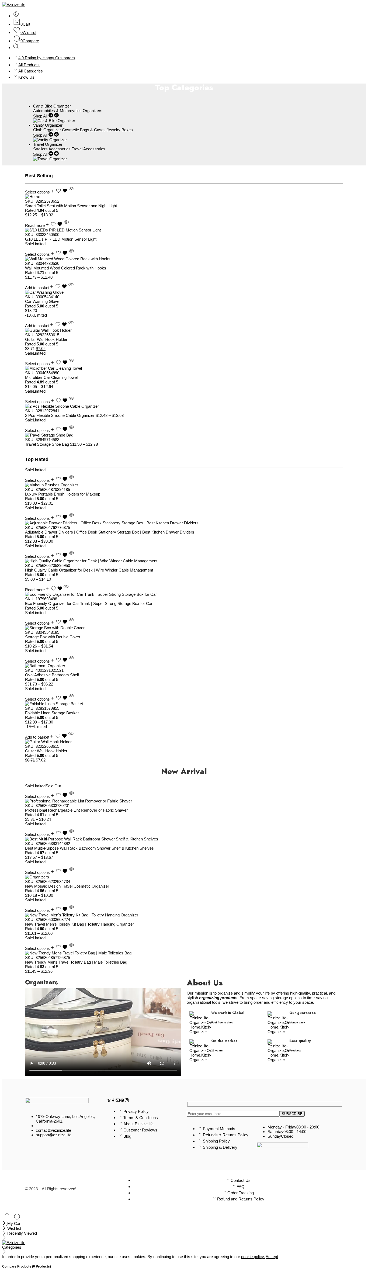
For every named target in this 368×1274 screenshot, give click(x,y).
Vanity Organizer (48, 125)
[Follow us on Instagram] (126, 1101)
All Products (29, 65)
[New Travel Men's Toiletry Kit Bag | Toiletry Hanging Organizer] (184, 915)
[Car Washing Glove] (184, 292)
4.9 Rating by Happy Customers (46, 58)
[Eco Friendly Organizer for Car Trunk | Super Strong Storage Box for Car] (184, 594)
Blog (127, 1136)
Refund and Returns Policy (240, 1199)
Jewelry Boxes (120, 129)
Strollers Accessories (52, 149)
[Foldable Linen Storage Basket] (184, 703)
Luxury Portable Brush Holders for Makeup (62, 494)
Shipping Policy (216, 1141)
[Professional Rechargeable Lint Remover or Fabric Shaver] (184, 801)
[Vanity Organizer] (50, 139)
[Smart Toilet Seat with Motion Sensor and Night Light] (184, 196)
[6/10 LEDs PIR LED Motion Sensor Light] (184, 230)
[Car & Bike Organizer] (54, 120)
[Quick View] (71, 192)
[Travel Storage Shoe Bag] (184, 435)
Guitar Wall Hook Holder (46, 339)
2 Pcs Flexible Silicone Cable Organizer (60, 415)
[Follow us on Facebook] (113, 1101)
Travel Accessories (88, 149)
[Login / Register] (16, 15)
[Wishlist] (62, 192)
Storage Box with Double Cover (52, 637)
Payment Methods (219, 1128)
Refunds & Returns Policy (225, 1135)
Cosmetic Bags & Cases (84, 129)
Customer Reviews (140, 1130)
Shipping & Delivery (220, 1147)
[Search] (16, 47)
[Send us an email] (117, 1101)
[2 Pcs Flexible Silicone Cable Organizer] (184, 406)
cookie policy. (253, 1256)
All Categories (30, 71)
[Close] (4, 1223)
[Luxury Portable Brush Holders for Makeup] (184, 485)
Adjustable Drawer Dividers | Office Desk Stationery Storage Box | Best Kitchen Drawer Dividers (109, 532)
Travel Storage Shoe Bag (47, 444)
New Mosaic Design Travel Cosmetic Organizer (67, 886)
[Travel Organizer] (50, 159)
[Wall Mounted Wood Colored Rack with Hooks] (184, 259)
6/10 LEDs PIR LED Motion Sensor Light (60, 239)
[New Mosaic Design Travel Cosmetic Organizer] (184, 877)
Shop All (40, 116)
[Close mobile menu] (4, 1238)
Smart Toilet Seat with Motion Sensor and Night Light (71, 205)
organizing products (218, 997)
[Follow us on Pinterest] (122, 1101)
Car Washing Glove (42, 301)
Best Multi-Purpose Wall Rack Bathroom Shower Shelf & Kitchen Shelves (89, 848)
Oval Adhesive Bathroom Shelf (52, 675)
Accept (272, 1256)
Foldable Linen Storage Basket (52, 713)
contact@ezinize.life (53, 1130)
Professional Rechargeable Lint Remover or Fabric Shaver (76, 810)
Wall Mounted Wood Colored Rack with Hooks (65, 268)
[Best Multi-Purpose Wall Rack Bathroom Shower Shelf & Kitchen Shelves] (184, 839)
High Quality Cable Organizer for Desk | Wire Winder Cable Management (89, 570)
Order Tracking (240, 1192)
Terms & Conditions (140, 1117)
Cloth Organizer (47, 129)
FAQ (241, 1186)
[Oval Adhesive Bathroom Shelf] (184, 665)
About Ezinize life (138, 1123)
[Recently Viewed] (16, 1218)
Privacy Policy (136, 1111)
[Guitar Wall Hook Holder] (184, 330)
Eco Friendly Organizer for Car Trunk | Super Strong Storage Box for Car (88, 603)
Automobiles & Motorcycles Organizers (67, 110)
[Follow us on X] (109, 1101)
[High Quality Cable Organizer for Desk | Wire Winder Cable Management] (184, 561)
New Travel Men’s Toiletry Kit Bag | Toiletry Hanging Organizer (79, 924)
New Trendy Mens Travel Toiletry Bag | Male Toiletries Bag (76, 962)
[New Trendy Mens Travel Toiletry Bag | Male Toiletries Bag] (184, 953)
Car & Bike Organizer (52, 106)
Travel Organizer (48, 144)
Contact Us (241, 1180)
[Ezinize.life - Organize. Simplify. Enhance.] (13, 4)
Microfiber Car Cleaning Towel (51, 377)
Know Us (26, 77)
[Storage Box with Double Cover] (184, 627)
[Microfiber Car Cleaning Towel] (184, 368)
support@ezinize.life (53, 1135)
